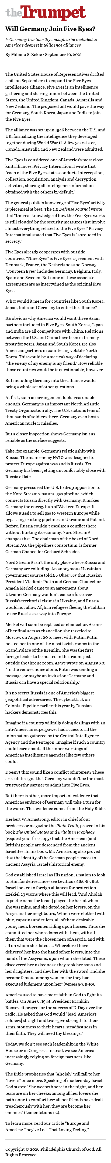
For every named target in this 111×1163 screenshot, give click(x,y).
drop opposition (80, 487)
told (60, 575)
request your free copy (28, 838)
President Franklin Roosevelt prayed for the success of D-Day (47, 1004)
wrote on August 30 (85, 663)
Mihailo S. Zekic (26, 54)
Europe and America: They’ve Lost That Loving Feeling (47, 1126)
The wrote (73, 209)
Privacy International (54, 166)
